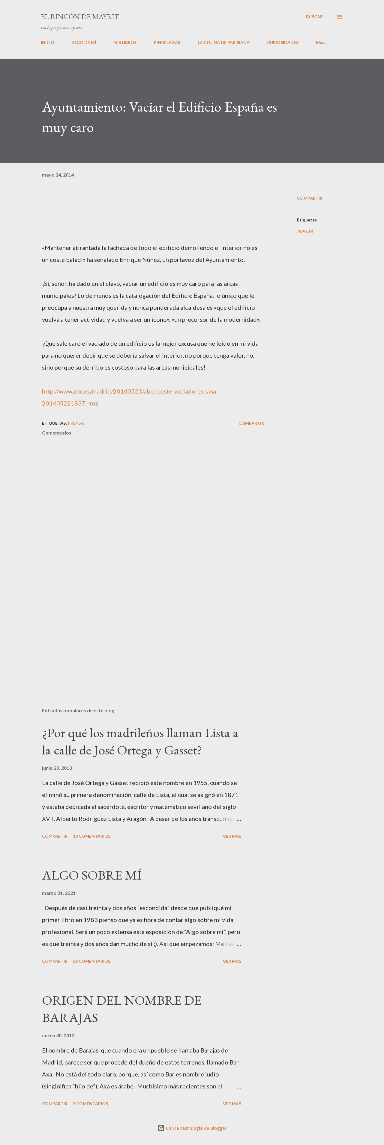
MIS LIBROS (124, 42)
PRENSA (305, 231)
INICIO (47, 42)
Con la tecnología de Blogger (195, 1128)
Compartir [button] (309, 198)
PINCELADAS (167, 42)
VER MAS (232, 836)
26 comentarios (91, 961)
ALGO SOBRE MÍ (92, 874)
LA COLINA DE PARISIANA (224, 42)
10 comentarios (91, 836)
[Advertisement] (143, 633)
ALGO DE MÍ (84, 42)
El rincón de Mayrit (80, 16)
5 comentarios (90, 1103)
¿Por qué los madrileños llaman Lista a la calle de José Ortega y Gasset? (140, 741)
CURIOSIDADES (282, 42)
